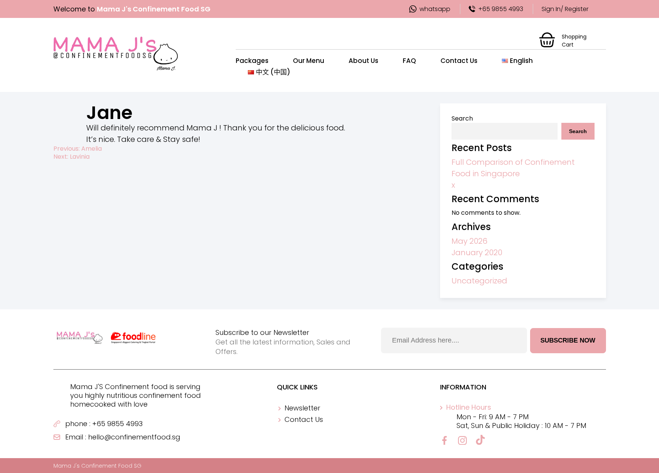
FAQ (409, 60)
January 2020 (477, 252)
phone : (77, 423)
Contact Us (458, 60)
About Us (363, 60)
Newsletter (302, 408)
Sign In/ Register (565, 9)
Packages (252, 60)
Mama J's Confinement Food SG (97, 466)
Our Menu (308, 60)
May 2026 (469, 241)
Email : (75, 437)
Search (462, 118)
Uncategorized (479, 280)
